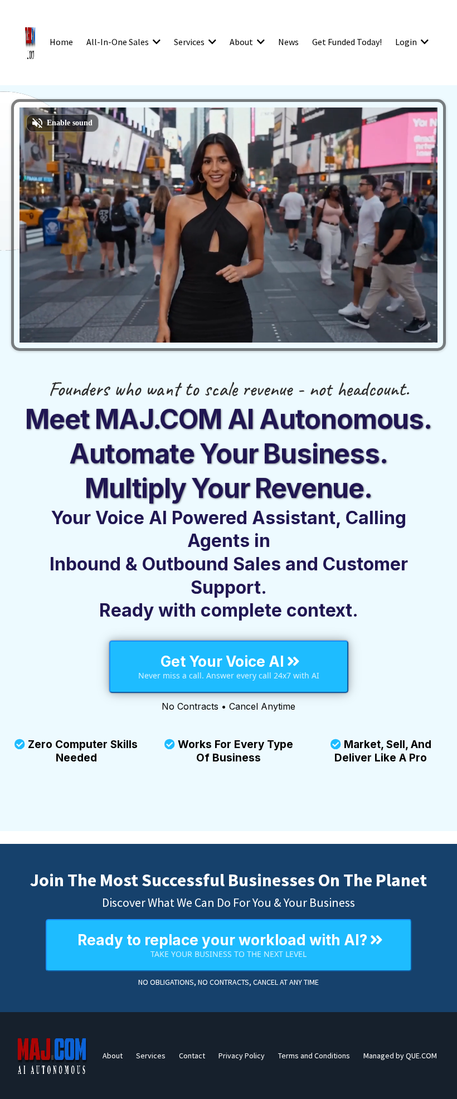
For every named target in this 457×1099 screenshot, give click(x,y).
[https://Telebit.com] (30, 41)
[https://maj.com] (52, 1055)
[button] (155, 41)
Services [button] (190, 41)
